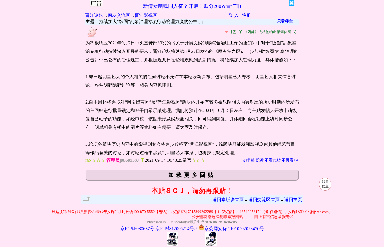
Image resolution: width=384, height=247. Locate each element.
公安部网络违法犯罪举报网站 (215, 217)
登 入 (234, 15)
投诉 (260, 160)
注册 (246, 15)
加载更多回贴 (192, 175)
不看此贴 (273, 160)
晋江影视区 (146, 15)
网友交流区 (119, 15)
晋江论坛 (94, 15)
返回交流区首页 (264, 199)
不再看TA (290, 160)
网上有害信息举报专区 (272, 217)
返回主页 (293, 199)
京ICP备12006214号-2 (176, 228)
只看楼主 (285, 21)
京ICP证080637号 (137, 228)
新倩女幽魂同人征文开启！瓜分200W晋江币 (192, 6)
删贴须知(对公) (64, 212)
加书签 (249, 160)
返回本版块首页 (228, 199)
